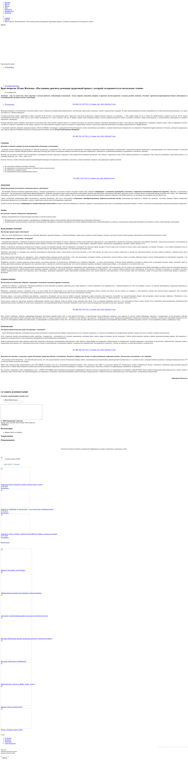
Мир (6, 8)
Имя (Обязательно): (11, 400)
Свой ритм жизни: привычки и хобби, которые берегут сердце (22, 484)
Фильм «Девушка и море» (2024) (12, 730)
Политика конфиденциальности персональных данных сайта (172, 747)
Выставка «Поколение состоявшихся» (13, 661)
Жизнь (7, 6)
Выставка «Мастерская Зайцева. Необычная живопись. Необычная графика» (26, 638)
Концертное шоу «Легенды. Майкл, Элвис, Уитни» (18, 684)
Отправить (5, 424)
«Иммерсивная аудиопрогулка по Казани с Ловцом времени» (21, 593)
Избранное (8, 9)
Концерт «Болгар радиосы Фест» (12, 707)
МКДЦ (7, 4)
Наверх (4, 757)
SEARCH (8, 13)
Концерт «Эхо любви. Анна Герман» (13, 570)
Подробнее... (5, 488)
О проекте (8, 738)
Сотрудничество (10, 743)
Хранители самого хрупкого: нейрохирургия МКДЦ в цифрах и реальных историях (29, 534)
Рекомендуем (9, 11)
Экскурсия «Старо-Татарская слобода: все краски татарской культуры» (24, 616)
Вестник (7, 2)
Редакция (8, 740)
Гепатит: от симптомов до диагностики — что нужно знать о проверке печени (27, 509)
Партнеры (8, 741)
